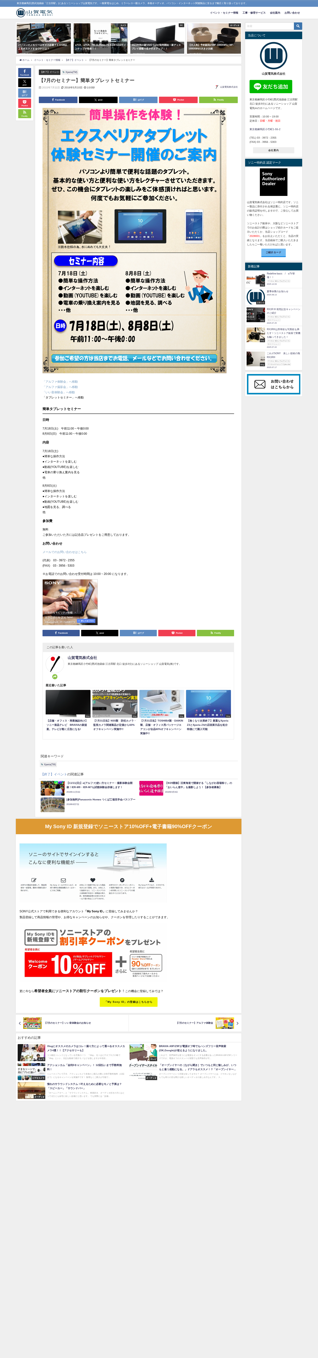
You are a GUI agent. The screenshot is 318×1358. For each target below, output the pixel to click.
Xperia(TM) (71, 72)
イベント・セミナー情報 (224, 12)
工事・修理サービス (254, 12)
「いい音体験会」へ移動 (59, 392)
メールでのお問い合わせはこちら (65, 551)
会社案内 (275, 12)
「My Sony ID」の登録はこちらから (129, 1002)
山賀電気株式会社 (229, 87)
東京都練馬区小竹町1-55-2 (265, 129)
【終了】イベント (49, 72)
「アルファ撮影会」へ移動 (60, 386)
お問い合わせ (292, 12)
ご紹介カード (274, 252)
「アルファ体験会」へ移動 (60, 381)
